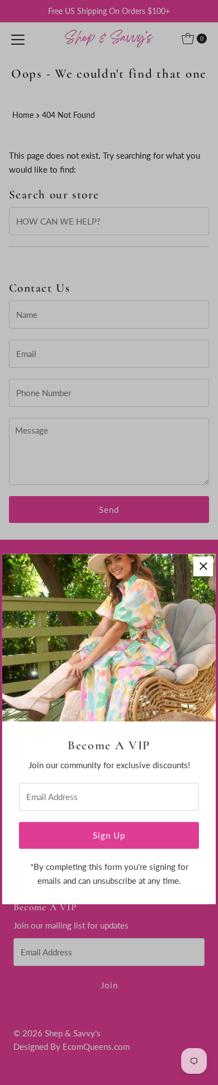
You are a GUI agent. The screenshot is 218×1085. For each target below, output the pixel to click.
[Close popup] (203, 566)
